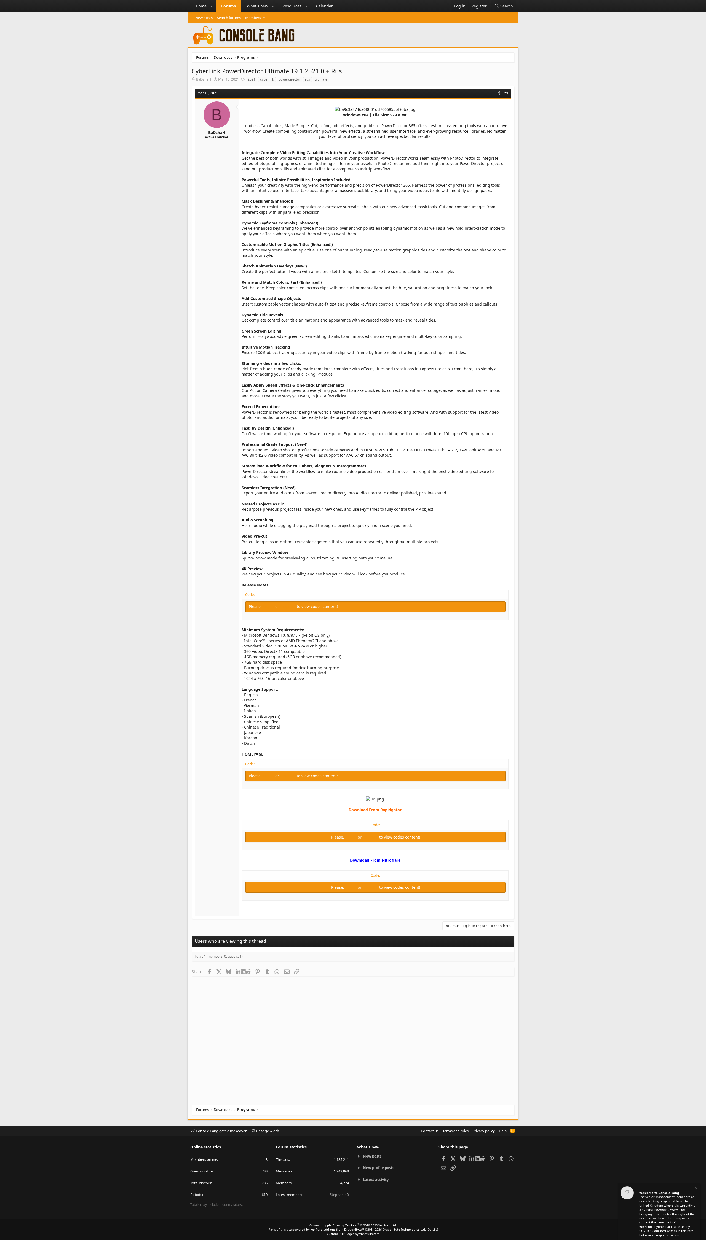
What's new (257, 6)
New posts (204, 17)
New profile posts (378, 1167)
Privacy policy (483, 1130)
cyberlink (267, 79)
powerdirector (289, 79)
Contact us (429, 1130)
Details (432, 1229)
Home (201, 6)
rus (307, 79)
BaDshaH (203, 79)
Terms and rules (456, 1130)
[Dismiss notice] (696, 1188)
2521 (251, 79)
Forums (228, 6)
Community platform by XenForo (353, 1225)
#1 (506, 93)
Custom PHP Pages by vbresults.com (353, 1234)
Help (503, 1130)
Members (253, 17)
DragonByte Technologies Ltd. (404, 1229)
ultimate (321, 79)
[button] (211, 6)
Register (288, 606)
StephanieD (339, 1194)
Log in (269, 606)
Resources (291, 6)
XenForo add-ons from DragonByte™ (337, 1229)
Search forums (229, 17)
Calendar (324, 6)
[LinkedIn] (238, 971)
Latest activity (376, 1179)
